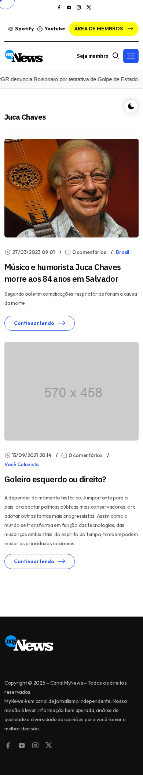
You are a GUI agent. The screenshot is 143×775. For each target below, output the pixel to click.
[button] (131, 56)
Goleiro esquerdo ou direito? (55, 479)
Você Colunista (21, 464)
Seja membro (93, 56)
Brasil (122, 252)
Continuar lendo (34, 323)
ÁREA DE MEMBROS (99, 28)
